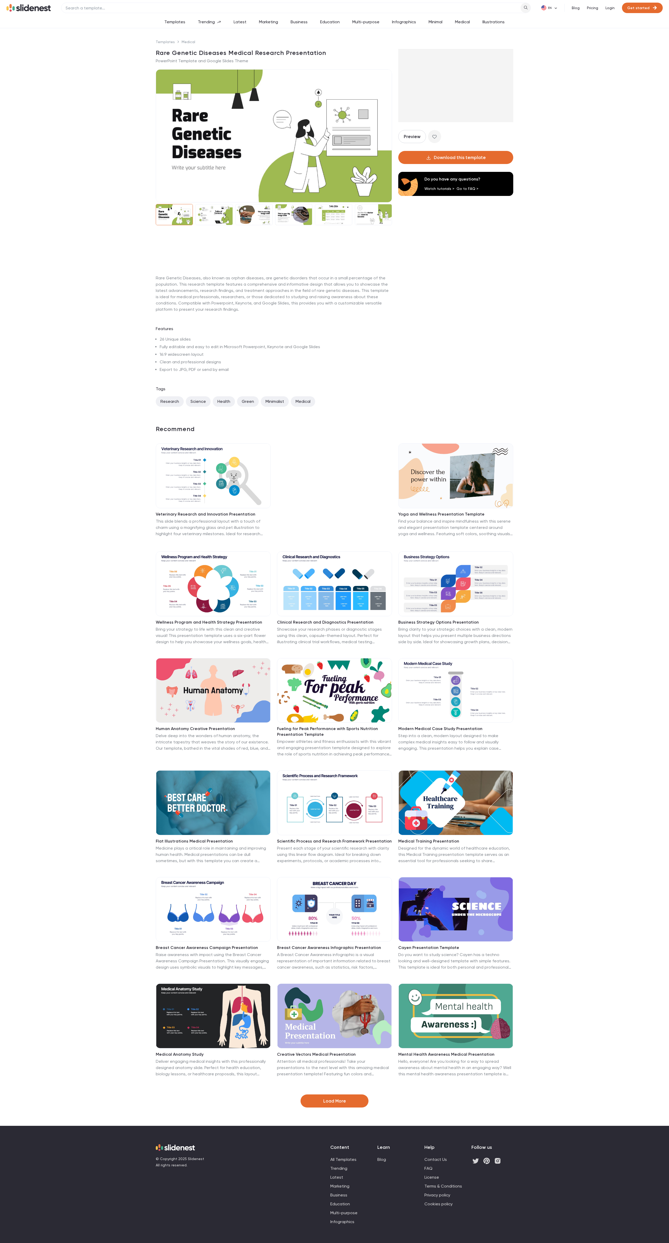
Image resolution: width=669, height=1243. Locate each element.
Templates (174, 21)
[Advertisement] (274, 275)
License (431, 1177)
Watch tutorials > (439, 189)
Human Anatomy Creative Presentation (195, 728)
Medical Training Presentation (428, 841)
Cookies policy (438, 1203)
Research (169, 401)
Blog (576, 8)
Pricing (592, 8)
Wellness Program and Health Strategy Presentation (209, 622)
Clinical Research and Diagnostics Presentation (325, 622)
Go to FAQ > (467, 189)
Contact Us (435, 1159)
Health (223, 401)
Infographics (404, 21)
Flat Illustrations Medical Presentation (194, 841)
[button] (163, 136)
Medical (462, 21)
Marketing (268, 21)
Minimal (435, 21)
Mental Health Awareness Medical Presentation (446, 1054)
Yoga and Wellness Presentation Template (441, 514)
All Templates (343, 1159)
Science (198, 401)
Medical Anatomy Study (180, 1054)
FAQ (428, 1168)
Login (610, 8)
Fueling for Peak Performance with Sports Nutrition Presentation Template (327, 731)
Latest (240, 21)
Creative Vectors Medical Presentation (316, 1054)
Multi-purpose (365, 21)
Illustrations (493, 21)
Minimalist (275, 401)
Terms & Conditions (443, 1186)
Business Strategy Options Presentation (438, 622)
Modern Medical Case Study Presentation (440, 728)
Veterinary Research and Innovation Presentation (205, 514)
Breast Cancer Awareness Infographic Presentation (329, 947)
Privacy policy (437, 1195)
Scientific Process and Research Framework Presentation (334, 841)
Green (248, 401)
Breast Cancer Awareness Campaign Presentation (207, 947)
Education (330, 21)
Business (299, 21)
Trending (206, 21)
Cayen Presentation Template (428, 947)
